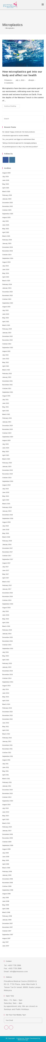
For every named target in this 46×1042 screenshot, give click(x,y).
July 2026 (5, 176)
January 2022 (6, 377)
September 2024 (7, 258)
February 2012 (7, 738)
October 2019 (6, 477)
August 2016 (6, 607)
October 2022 (6, 344)
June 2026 (5, 180)
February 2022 (7, 373)
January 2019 (6, 511)
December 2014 (7, 671)
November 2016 (7, 596)
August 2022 (6, 351)
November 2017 (7, 552)
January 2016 (6, 633)
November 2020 (7, 429)
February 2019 (7, 507)
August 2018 (6, 522)
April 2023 (5, 321)
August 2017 (6, 563)
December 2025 (7, 202)
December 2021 (7, 381)
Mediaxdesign (23, 1040)
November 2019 (7, 474)
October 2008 (6, 886)
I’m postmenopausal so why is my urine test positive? (20, 146)
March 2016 (6, 626)
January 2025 (6, 243)
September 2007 (7, 934)
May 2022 (5, 362)
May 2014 (5, 697)
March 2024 (6, 280)
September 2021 (7, 392)
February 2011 (7, 782)
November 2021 (7, 385)
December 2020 (7, 425)
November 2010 (7, 793)
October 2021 (6, 388)
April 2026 (5, 188)
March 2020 (6, 459)
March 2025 (6, 236)
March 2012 (6, 734)
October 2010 (6, 797)
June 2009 (5, 856)
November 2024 (7, 251)
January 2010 (6, 830)
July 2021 (5, 399)
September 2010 (7, 801)
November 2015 (7, 641)
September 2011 (7, 756)
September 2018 (7, 518)
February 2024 (7, 284)
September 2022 (7, 347)
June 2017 (5, 570)
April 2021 (5, 410)
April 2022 (5, 366)
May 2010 (5, 815)
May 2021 (5, 407)
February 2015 (7, 663)
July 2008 (5, 897)
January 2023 (6, 332)
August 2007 (6, 938)
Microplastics (10, 28)
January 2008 (6, 920)
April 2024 (5, 277)
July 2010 (5, 808)
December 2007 (7, 923)
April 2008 (5, 908)
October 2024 (6, 254)
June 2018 (5, 529)
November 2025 (7, 206)
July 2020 (5, 444)
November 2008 (7, 882)
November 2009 (7, 838)
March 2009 (6, 868)
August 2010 (6, 804)
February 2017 (7, 585)
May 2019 (5, 496)
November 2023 (7, 295)
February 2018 (7, 541)
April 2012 (5, 730)
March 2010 (6, 823)
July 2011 (5, 763)
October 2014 (6, 678)
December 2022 (7, 336)
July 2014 (5, 689)
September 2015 (7, 648)
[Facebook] (6, 160)
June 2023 (5, 314)
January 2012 (6, 741)
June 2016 (5, 615)
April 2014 (5, 700)
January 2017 (6, 589)
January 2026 (6, 199)
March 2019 (6, 503)
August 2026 (6, 173)
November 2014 (7, 674)
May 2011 (5, 771)
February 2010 (7, 827)
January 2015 (6, 667)
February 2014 (7, 708)
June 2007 (5, 946)
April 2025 (5, 232)
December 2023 (7, 292)
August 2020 (6, 440)
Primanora (8, 80)
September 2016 (7, 604)
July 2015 (5, 652)
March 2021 (6, 414)
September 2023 (7, 303)
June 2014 (5, 693)
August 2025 (6, 217)
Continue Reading (12, 105)
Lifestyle (31, 80)
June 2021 (5, 403)
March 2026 (6, 191)
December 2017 (7, 548)
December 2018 (7, 515)
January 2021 (6, 422)
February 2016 (7, 630)
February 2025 (7, 240)
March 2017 (6, 581)
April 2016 (5, 622)
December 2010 (7, 790)
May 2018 (5, 533)
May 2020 (5, 451)
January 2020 (6, 466)
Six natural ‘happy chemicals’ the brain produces (18, 132)
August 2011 (6, 760)
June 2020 (5, 448)
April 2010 (5, 819)
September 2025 (7, 214)
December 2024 (7, 247)
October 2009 (6, 842)
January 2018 (6, 544)
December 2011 (7, 745)
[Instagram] (12, 160)
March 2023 (6, 325)
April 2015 (5, 660)
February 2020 (7, 463)
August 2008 (6, 894)
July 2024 (5, 266)
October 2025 (6, 210)
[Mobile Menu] (43, 4)
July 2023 (5, 310)
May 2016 (5, 619)
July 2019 (5, 488)
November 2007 (7, 927)
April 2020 (5, 455)
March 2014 (6, 704)
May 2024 (5, 273)
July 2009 (5, 853)
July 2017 (5, 567)
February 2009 (7, 871)
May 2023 (5, 318)
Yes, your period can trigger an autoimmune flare (18, 139)
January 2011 (6, 786)
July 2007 (5, 942)
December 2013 (7, 711)
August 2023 (6, 306)
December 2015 (7, 637)
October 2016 (6, 600)
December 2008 (7, 879)
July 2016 (5, 611)
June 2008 (5, 901)
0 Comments (8, 83)
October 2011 (6, 752)
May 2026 (5, 184)
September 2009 (7, 845)
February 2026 (7, 195)
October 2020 (6, 433)
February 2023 (7, 329)
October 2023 (6, 299)
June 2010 (5, 812)
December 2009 (7, 834)
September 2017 (7, 559)
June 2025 (5, 225)
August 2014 (6, 685)
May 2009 (5, 860)
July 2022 (5, 355)
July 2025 (5, 221)
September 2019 (7, 481)
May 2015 (5, 656)
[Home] (2, 28)
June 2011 (5, 767)
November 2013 (7, 715)
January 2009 (6, 875)
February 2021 (7, 418)
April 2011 (5, 775)
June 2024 (5, 269)
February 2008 (7, 916)
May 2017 (5, 574)
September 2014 (7, 682)
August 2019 (6, 485)
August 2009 (6, 849)
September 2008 (7, 890)
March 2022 (6, 370)
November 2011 (7, 749)
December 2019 (7, 470)
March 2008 (6, 912)
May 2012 (5, 726)
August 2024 (6, 262)
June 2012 (5, 723)
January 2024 (6, 288)
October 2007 (6, 931)
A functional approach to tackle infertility (15, 135)
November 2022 (7, 340)
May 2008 (5, 905)
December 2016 (7, 593)
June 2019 (5, 492)
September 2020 (7, 437)
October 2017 (6, 555)
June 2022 (5, 358)
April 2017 (5, 578)
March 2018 (6, 537)
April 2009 (5, 864)
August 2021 (6, 396)
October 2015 (6, 645)
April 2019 (5, 500)
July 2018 (5, 526)
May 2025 (5, 228)
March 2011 (6, 778)
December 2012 (7, 719)
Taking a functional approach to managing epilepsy (19, 143)
